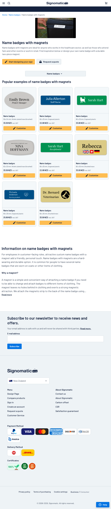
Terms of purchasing (42, 492)
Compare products (16, 398)
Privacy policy (24, 492)
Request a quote (51, 61)
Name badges (14, 15)
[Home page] (55, 371)
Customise (21, 128)
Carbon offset (62, 402)
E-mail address (13, 333)
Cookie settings (60, 492)
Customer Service (15, 415)
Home (4, 15)
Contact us (61, 393)
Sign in (10, 402)
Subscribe (14, 346)
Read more (7, 294)
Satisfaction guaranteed (67, 411)
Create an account (16, 406)
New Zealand (19, 380)
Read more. (85, 328)
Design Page (13, 393)
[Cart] (106, 3)
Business (75, 492)
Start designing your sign (21, 61)
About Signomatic (64, 398)
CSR (57, 406)
